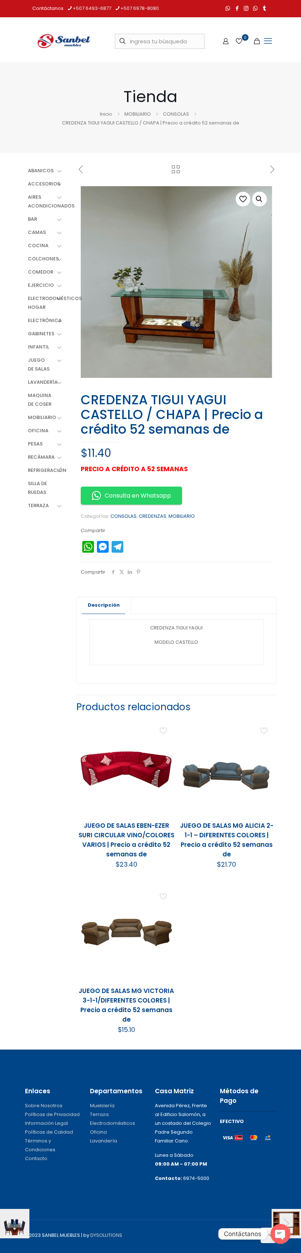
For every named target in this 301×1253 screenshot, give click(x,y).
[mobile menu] (268, 41)
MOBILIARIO (137, 114)
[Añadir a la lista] (164, 760)
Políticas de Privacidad (52, 1114)
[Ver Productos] (164, 744)
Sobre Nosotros (43, 1105)
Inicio (106, 114)
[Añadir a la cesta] (164, 729)
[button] (259, 199)
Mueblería (102, 1105)
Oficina (98, 1132)
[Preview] (164, 776)
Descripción (104, 605)
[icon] (255, 8)
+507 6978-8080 (139, 8)
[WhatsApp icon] (228, 8)
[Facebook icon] (237, 8)
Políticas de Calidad (49, 1132)
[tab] (104, 605)
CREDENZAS (152, 516)
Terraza (99, 1114)
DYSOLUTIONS (106, 1235)
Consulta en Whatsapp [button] (138, 495)
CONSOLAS (176, 114)
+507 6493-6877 (92, 8)
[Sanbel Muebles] (63, 41)
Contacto (36, 1158)
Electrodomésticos (112, 1123)
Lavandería (103, 1140)
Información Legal (46, 1123)
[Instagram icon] (246, 8)
